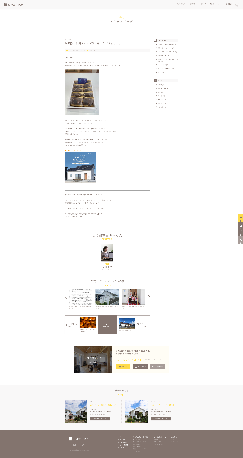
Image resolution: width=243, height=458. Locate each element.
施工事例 (122, 440)
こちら (74, 214)
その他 (160, 85)
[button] (66, 297)
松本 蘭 (160, 96)
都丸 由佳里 (161, 88)
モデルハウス (174, 442)
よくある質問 (136, 451)
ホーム (122, 437)
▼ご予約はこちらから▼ (73, 150)
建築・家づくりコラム (164, 48)
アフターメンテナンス (164, 68)
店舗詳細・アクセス (100, 419)
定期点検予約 (159, 367)
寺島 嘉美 (161, 99)
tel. (130, 359)
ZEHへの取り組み (158, 444)
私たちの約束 (136, 439)
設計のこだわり (137, 444)
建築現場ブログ (162, 55)
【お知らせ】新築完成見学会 (166, 44)
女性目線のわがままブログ (77, 50)
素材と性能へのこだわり (139, 442)
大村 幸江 (92, 50)
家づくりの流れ (137, 446)
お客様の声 (123, 442)
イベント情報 (142, 367)
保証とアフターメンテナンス (141, 449)
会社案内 (156, 439)
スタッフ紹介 (157, 442)
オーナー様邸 (162, 65)
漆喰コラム (161, 72)
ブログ (122, 448)
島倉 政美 (161, 107)
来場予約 (124, 367)
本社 (172, 439)
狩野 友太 (161, 103)
